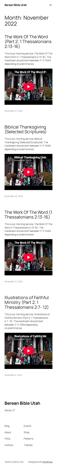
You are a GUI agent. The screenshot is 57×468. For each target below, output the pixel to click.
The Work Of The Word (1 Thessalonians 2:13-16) (28, 214)
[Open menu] (50, 5)
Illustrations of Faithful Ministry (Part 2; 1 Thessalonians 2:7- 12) (27, 302)
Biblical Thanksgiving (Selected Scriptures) (26, 129)
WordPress (47, 461)
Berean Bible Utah (16, 5)
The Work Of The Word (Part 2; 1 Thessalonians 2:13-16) (28, 41)
